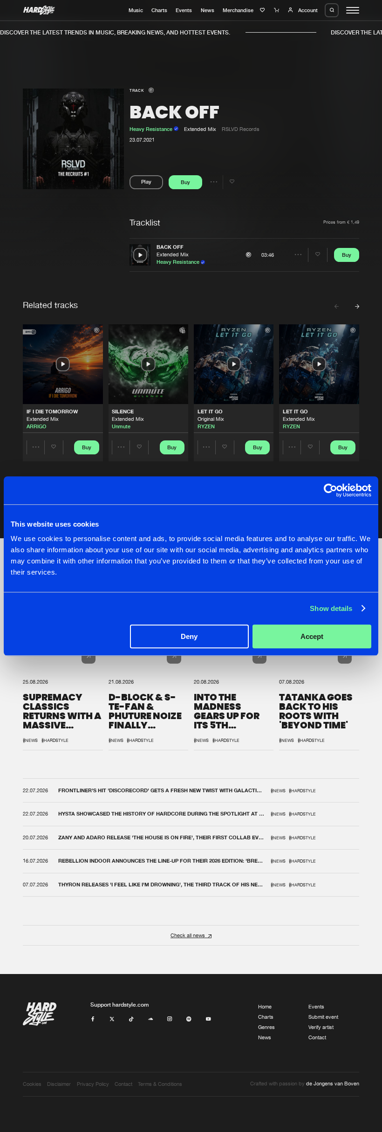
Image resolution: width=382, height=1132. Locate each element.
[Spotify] (188, 1019)
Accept (311, 636)
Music (136, 10)
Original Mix (211, 419)
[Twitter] (112, 1019)
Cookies (32, 1084)
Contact (317, 1037)
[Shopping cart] (277, 10)
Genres (266, 1027)
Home (265, 1006)
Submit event (323, 1017)
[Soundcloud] (150, 1019)
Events (184, 10)
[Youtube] (208, 1019)
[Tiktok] (131, 1019)
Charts (159, 10)
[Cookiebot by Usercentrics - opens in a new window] (330, 490)
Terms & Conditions (160, 1084)
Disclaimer (59, 1084)
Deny (189, 636)
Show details (331, 608)
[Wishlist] (263, 10)
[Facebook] (93, 1019)
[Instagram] (169, 1019)
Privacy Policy (93, 1084)
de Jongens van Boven (332, 1083)
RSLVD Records (240, 129)
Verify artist (321, 1027)
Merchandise (238, 10)
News (207, 10)
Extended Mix (173, 254)
